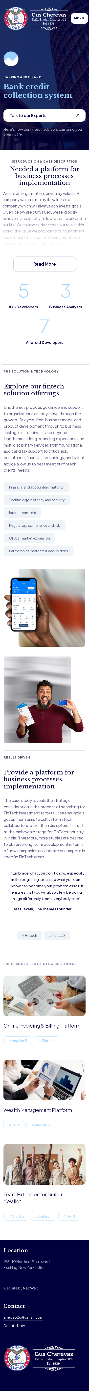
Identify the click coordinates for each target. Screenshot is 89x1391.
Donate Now (14, 1325)
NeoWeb (30, 1288)
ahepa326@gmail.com (23, 1317)
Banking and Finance (23, 77)
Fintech (31, 935)
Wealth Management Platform (37, 1110)
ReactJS (59, 935)
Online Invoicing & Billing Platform (41, 1025)
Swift (71, 1216)
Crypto (18, 1216)
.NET (16, 1125)
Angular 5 (19, 1040)
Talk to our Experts (28, 115)
